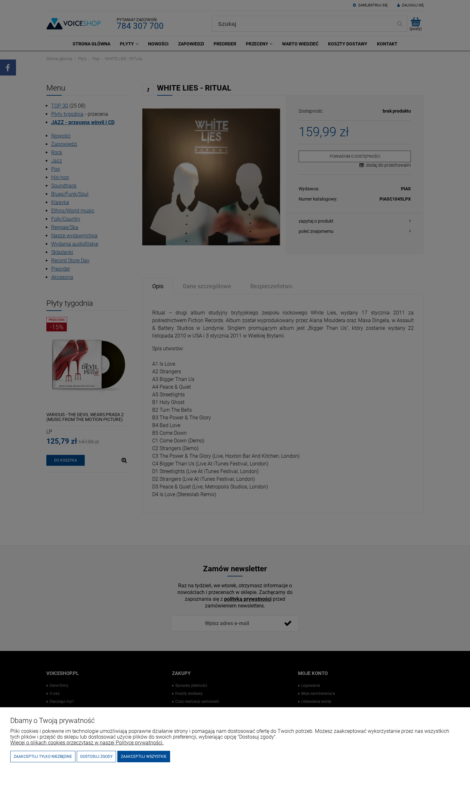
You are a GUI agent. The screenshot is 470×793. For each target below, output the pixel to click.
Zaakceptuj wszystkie (144, 756)
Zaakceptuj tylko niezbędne (43, 756)
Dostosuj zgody (96, 756)
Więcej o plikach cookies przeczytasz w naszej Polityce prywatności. (87, 743)
